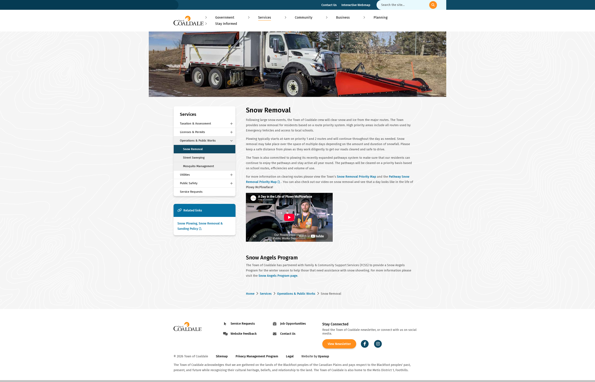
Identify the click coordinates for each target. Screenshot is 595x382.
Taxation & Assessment (195, 123)
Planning (381, 17)
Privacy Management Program (257, 356)
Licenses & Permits (192, 132)
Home (250, 293)
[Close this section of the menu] (231, 123)
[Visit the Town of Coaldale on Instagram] (378, 344)
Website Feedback (244, 333)
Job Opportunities (293, 323)
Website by (315, 356)
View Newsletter (339, 344)
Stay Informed (226, 24)
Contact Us (329, 5)
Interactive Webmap (355, 5)
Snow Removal (193, 149)
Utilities (185, 174)
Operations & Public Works (198, 140)
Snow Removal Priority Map (356, 176)
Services (264, 17)
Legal (290, 356)
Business (343, 17)
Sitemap (222, 356)
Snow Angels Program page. (278, 276)
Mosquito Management (198, 166)
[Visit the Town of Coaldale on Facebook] (365, 344)
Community (303, 17)
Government (224, 17)
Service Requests (191, 191)
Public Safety (188, 183)
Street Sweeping (194, 157)
